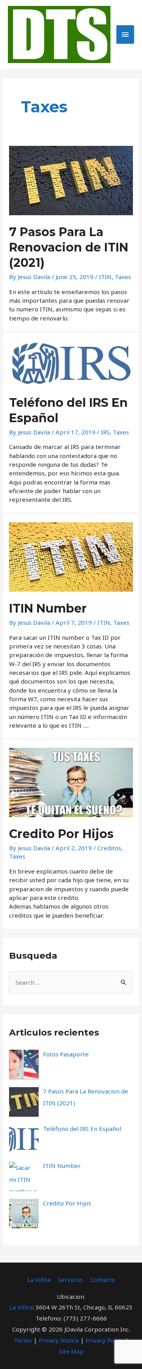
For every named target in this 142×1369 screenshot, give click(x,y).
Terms (23, 1340)
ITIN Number (48, 608)
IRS (105, 432)
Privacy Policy (104, 1340)
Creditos (109, 848)
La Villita (38, 1279)
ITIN (105, 277)
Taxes (123, 277)
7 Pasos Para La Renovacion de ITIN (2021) (68, 247)
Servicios (70, 1279)
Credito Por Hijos (61, 834)
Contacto (102, 1279)
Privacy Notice (59, 1340)
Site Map (71, 1351)
